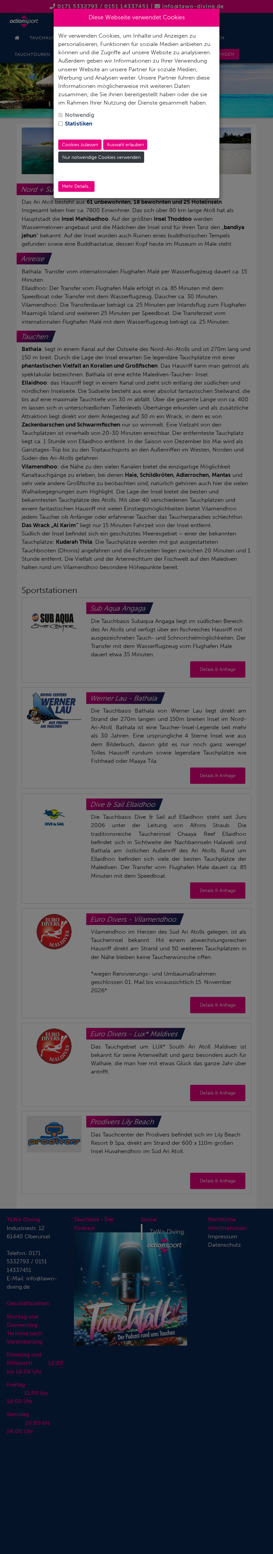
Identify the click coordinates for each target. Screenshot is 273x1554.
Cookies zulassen (80, 145)
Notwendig (79, 115)
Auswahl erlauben (125, 145)
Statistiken (78, 123)
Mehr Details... (76, 186)
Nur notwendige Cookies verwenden (101, 157)
